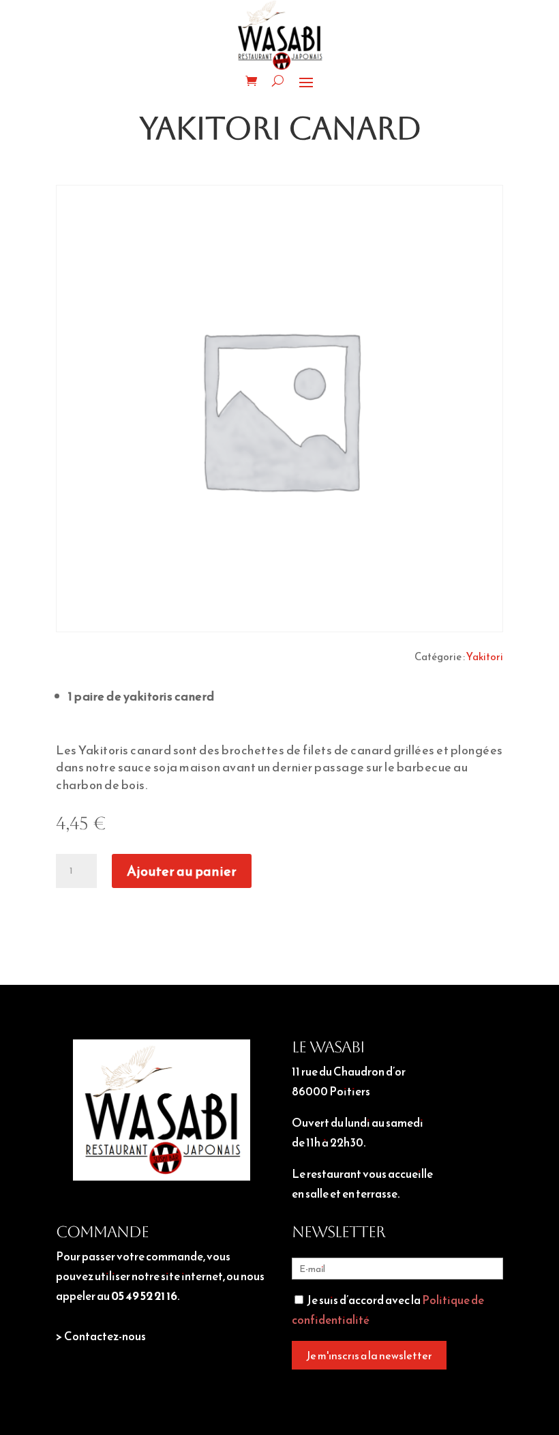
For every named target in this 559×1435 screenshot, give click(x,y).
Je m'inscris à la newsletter (369, 1355)
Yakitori (484, 656)
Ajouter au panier (182, 871)
